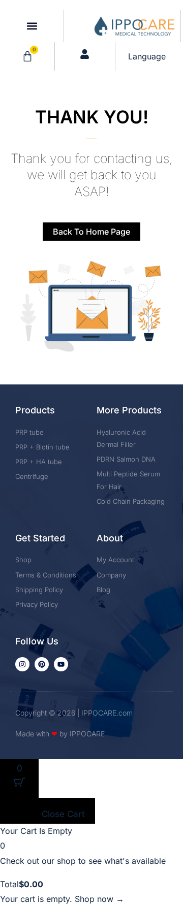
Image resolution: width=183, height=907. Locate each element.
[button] (31, 26)
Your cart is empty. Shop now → (62, 899)
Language (147, 56)
